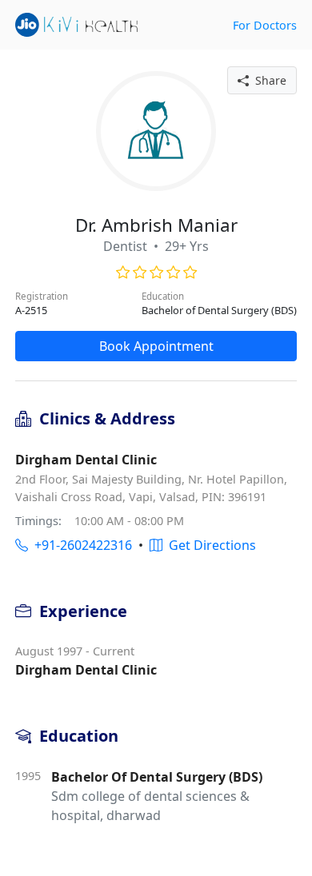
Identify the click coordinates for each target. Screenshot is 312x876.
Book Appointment (156, 346)
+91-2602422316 (80, 545)
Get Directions (209, 545)
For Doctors (265, 25)
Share (267, 80)
